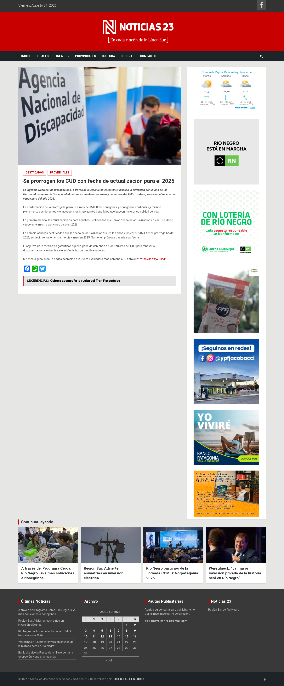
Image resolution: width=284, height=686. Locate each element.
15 (126, 636)
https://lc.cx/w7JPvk (153, 259)
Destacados (35, 172)
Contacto (148, 56)
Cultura (108, 56)
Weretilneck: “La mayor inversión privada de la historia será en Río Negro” (235, 573)
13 (110, 636)
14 (118, 636)
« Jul (109, 660)
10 (86, 636)
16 (135, 636)
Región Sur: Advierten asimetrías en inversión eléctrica (103, 573)
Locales (42, 56)
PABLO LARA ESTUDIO (128, 679)
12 (102, 636)
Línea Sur (61, 56)
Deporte (127, 56)
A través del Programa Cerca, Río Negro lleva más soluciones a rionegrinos (47, 573)
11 (94, 636)
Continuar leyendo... (38, 522)
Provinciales (85, 56)
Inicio (25, 56)
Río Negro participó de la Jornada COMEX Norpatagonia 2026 (172, 573)
